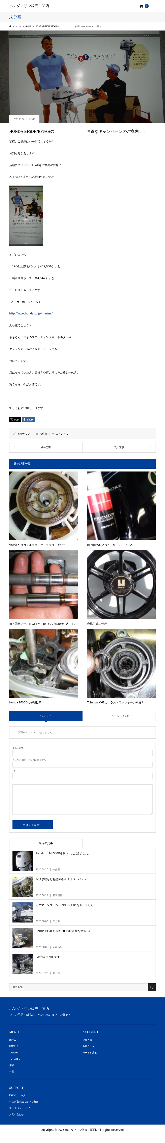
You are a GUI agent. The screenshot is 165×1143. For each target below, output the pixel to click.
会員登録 (87, 1039)
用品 (11, 1065)
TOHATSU (14, 1058)
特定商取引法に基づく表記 (23, 1101)
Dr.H (28, 433)
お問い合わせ (16, 1114)
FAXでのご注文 (17, 1095)
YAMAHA (14, 1052)
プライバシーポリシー (21, 1108)
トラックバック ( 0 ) (119, 715)
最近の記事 (46, 843)
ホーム (12, 1039)
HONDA (13, 1046)
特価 (11, 1071)
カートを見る (89, 1052)
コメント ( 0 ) (45, 715)
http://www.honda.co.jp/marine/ (31, 313)
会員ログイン (89, 1046)
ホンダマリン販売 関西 (29, 6)
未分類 (32, 119)
